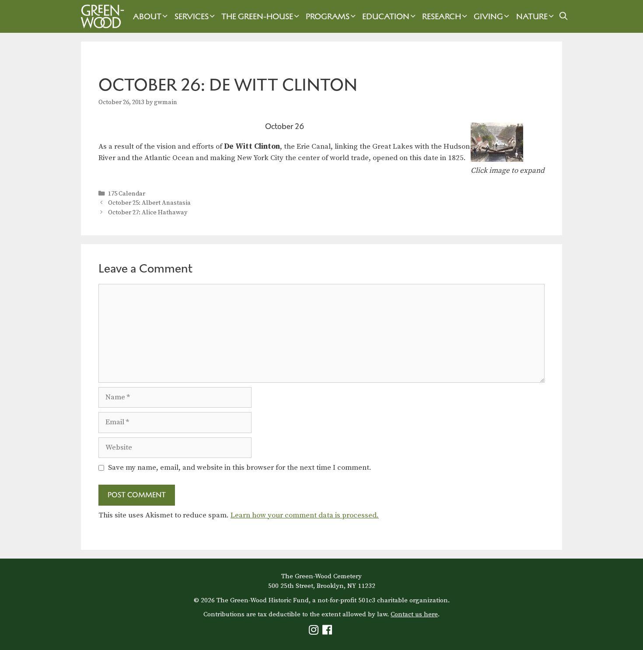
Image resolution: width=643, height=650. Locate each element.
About (147, 16)
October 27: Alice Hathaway (147, 213)
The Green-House (257, 16)
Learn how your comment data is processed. (305, 515)
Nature (532, 16)
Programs (327, 16)
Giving (488, 16)
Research (441, 16)
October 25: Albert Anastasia (149, 203)
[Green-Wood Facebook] (328, 632)
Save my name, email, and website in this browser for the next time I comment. (239, 467)
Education (385, 16)
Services (192, 16)
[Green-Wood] (100, 16)
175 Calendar (126, 194)
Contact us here (414, 614)
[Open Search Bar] (563, 16)
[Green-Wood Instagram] (315, 632)
